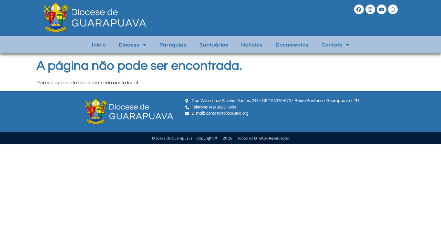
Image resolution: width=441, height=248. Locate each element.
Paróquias (173, 44)
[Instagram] (370, 9)
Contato (332, 44)
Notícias (252, 44)
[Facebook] (359, 9)
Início (99, 44)
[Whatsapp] (393, 9)
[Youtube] (381, 9)
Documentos (292, 44)
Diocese (129, 44)
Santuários (214, 44)
